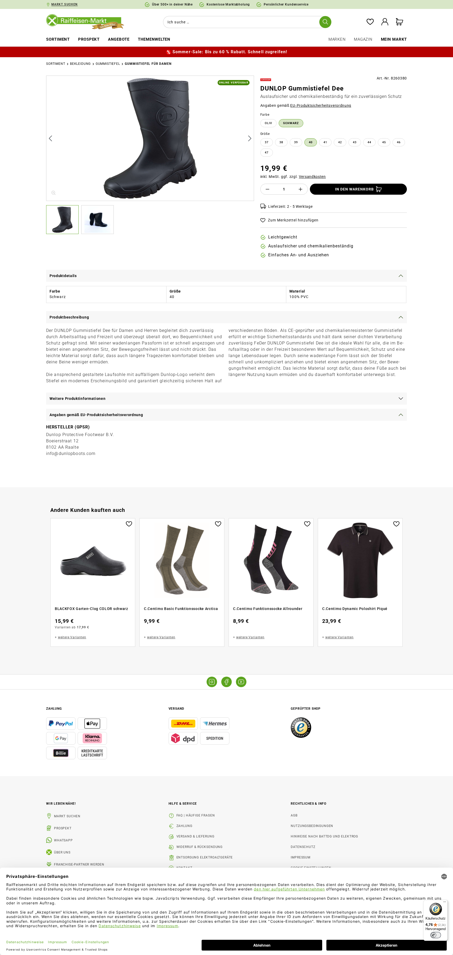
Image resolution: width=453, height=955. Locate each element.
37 (266, 142)
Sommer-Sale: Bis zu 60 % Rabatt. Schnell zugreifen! (229, 51)
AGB (294, 815)
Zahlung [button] (54, 708)
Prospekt (63, 828)
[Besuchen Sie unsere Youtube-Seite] (241, 682)
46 (399, 142)
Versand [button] (176, 708)
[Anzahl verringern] (267, 189)
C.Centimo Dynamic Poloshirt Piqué (354, 609)
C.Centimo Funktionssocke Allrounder (268, 609)
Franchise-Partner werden (79, 864)
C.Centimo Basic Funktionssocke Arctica (181, 609)
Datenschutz (303, 847)
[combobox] (246, 22)
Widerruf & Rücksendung (199, 847)
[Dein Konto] (385, 22)
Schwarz (291, 123)
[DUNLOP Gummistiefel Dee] (150, 138)
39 (296, 142)
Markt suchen (67, 816)
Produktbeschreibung (69, 317)
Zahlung (184, 826)
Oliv (268, 123)
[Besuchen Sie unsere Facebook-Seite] (226, 682)
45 (384, 142)
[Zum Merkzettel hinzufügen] (129, 523)
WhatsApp (63, 840)
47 (266, 152)
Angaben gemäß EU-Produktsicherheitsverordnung (96, 415)
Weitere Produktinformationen (78, 398)
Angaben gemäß (306, 105)
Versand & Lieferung (195, 836)
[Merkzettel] (370, 22)
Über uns (62, 852)
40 (310, 142)
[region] (150, 155)
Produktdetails (63, 276)
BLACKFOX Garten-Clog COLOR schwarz (91, 609)
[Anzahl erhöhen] (301, 189)
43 (355, 142)
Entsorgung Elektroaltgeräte (204, 857)
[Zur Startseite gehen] (89, 22)
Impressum (300, 857)
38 (281, 142)
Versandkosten (312, 176)
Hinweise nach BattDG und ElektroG (324, 836)
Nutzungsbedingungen (312, 826)
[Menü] (444, 903)
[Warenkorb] (399, 22)
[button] (63, 219)
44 (369, 142)
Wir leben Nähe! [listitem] (61, 803)
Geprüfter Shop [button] (306, 708)
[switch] (435, 935)
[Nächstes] (250, 138)
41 (325, 142)
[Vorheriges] (50, 138)
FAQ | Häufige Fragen (195, 815)
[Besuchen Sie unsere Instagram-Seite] (212, 682)
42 (340, 142)
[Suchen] (325, 22)
